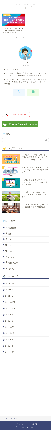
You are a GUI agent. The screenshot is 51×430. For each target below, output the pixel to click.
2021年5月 (10, 340)
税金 (10, 239)
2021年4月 (10, 346)
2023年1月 (10, 290)
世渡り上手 (13, 263)
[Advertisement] (25, 385)
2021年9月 (10, 315)
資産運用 (12, 228)
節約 (10, 234)
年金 (10, 245)
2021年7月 (10, 327)
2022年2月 (10, 296)
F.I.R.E (11, 257)
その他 (11, 269)
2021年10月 (10, 308)
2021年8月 (10, 321)
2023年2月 (10, 283)
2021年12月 (10, 302)
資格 (10, 251)
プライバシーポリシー (20, 424)
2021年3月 (10, 352)
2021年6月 (10, 333)
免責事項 (34, 424)
